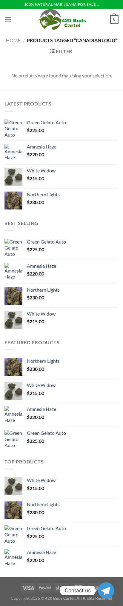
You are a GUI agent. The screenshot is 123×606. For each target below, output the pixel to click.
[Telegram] (106, 590)
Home (13, 40)
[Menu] (8, 19)
